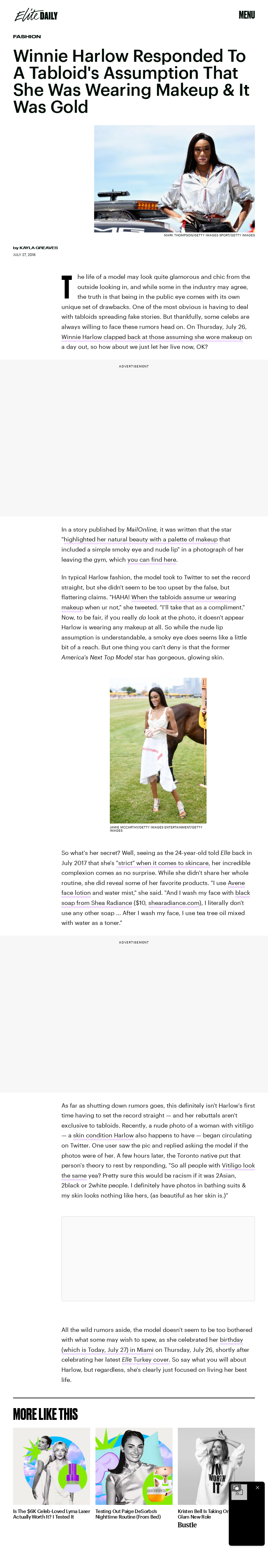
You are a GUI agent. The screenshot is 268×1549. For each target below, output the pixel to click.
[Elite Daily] (36, 15)
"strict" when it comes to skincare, (163, 862)
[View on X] (158, 1259)
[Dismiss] (257, 1487)
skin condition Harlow (103, 1135)
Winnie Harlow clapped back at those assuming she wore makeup (152, 336)
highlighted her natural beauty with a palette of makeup (141, 539)
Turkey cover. (146, 1359)
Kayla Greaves (39, 248)
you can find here (151, 559)
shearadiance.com (173, 902)
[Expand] (236, 1487)
